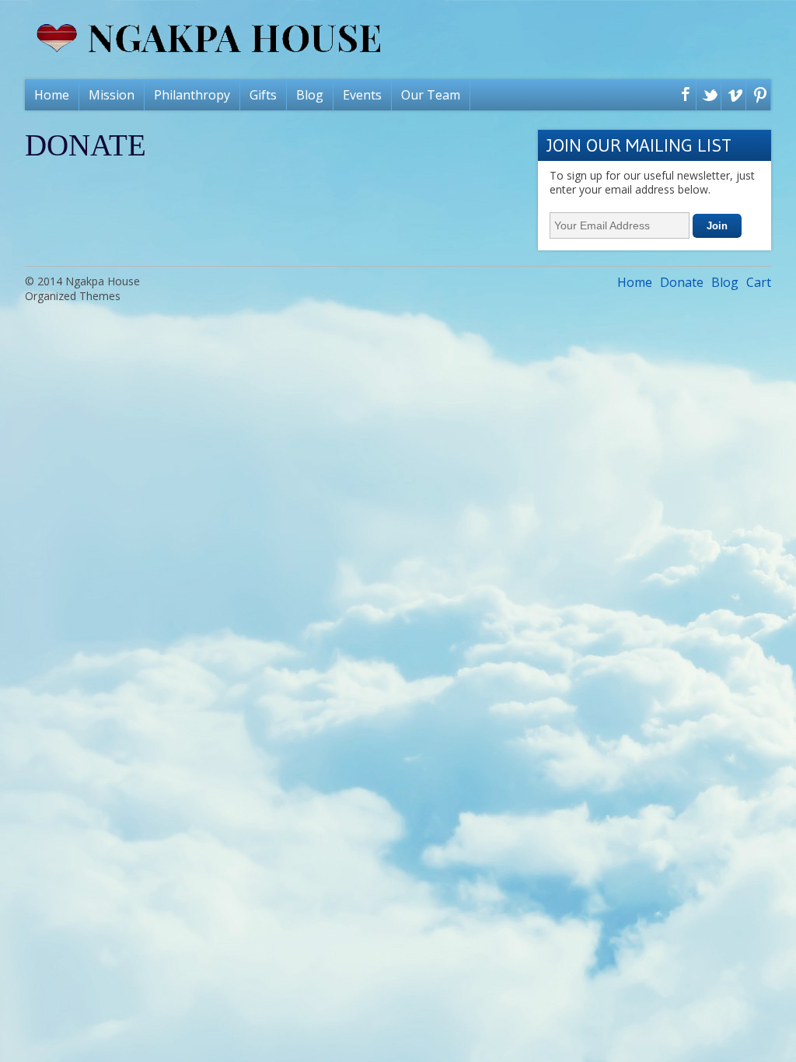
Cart (758, 282)
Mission (111, 94)
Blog (309, 94)
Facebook (682, 96)
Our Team (430, 94)
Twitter (706, 96)
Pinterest (756, 96)
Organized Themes (72, 295)
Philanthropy (192, 94)
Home (51, 94)
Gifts (263, 94)
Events (362, 94)
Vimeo (731, 96)
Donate (681, 282)
